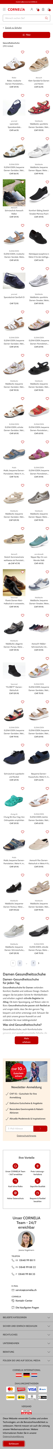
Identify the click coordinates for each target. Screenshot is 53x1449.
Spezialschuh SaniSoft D (14, 297)
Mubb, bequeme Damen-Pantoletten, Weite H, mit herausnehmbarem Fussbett (14, 472)
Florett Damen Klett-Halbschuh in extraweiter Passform (14, 602)
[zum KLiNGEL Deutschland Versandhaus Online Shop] (26, 1375)
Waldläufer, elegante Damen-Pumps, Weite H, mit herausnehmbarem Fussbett (14, 645)
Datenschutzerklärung (13, 1436)
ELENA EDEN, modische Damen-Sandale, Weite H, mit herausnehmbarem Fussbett (14, 256)
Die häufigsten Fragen (27, 1307)
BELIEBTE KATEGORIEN (15, 1317)
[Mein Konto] (31, 9)
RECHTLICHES (10, 1334)
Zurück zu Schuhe (13, 27)
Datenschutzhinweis (26, 1135)
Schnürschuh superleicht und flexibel (14, 775)
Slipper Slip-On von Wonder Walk (39, 558)
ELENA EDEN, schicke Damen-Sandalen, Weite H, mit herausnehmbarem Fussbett (14, 429)
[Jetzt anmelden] (40, 1129)
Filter (28, 34)
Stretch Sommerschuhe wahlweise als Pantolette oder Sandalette (14, 559)
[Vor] (40, 963)
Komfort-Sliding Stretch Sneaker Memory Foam (39, 212)
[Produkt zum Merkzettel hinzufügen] (22, 52)
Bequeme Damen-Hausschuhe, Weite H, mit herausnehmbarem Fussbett (39, 775)
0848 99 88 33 (26, 1274)
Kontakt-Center (24, 1300)
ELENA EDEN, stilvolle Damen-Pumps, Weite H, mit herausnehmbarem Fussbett (39, 949)
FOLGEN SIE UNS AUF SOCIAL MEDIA (21, 1360)
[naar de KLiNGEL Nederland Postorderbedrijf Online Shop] (34, 1375)
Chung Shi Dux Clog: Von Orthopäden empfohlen (14, 818)
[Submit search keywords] (46, 18)
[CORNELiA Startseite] (16, 9)
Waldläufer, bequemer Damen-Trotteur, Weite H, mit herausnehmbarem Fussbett (14, 905)
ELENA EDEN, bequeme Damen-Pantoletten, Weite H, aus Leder (39, 472)
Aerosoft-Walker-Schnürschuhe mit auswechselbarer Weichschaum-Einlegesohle (38, 645)
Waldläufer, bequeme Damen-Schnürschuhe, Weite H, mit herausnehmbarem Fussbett (14, 949)
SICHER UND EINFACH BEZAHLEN (20, 1326)
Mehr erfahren (26, 1040)
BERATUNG (8, 1352)
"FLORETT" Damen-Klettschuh (14, 688)
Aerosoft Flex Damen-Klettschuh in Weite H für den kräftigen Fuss (39, 862)
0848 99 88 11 (27, 1260)
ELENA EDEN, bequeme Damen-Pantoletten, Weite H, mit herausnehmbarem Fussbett (39, 342)
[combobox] (26, 18)
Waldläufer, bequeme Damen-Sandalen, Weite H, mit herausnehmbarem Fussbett (14, 386)
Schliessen (14, 1443)
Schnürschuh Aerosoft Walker (14, 212)
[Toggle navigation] (4, 9)
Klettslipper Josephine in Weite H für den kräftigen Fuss (39, 256)
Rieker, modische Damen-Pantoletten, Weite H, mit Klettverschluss (14, 82)
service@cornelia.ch (26, 1290)
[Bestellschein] (43, 9)
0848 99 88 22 (27, 1267)
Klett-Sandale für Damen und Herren (38, 82)
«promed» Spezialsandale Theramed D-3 (14, 126)
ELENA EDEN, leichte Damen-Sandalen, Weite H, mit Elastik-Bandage (39, 819)
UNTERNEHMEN (11, 1343)
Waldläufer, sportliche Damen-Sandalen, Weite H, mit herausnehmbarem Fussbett (39, 126)
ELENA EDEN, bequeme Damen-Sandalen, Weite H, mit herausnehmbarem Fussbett (14, 169)
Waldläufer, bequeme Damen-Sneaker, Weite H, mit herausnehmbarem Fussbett (39, 602)
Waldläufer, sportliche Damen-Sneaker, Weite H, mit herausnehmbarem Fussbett (39, 299)
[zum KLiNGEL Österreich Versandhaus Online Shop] (19, 1375)
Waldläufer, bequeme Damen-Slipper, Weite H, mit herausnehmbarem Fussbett (39, 169)
